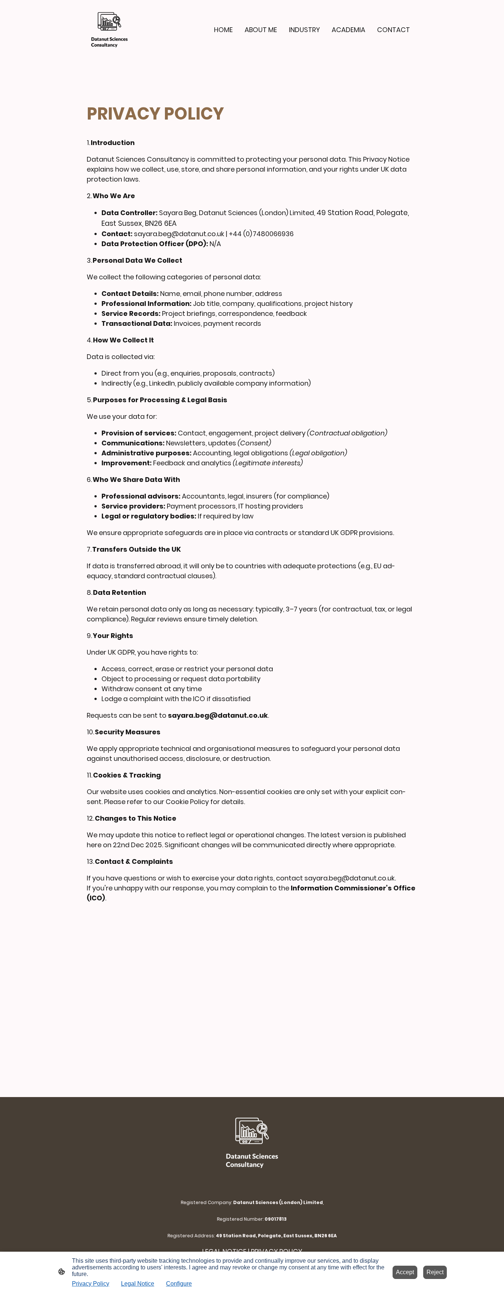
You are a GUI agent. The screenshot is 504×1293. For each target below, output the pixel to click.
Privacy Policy (90, 1283)
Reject (435, 1272)
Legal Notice (137, 1283)
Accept (405, 1272)
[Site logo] (109, 29)
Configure (179, 1283)
